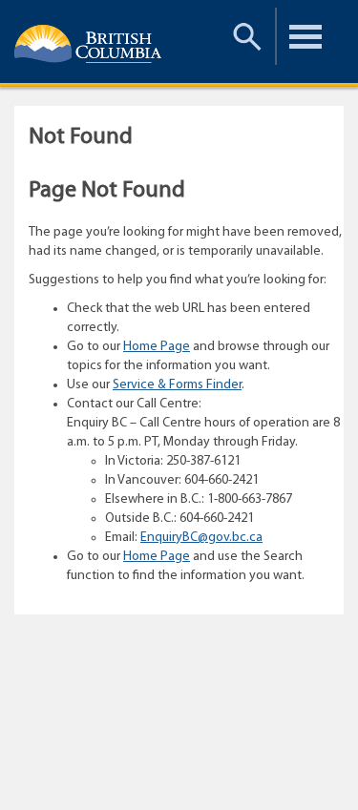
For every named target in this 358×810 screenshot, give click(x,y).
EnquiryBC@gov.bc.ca (201, 537)
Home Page (156, 347)
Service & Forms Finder (177, 385)
